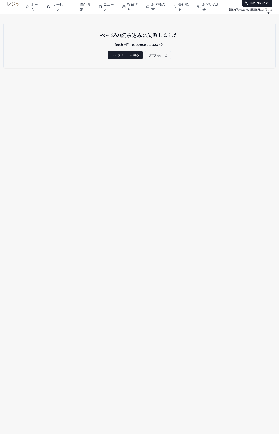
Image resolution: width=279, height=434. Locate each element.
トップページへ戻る (125, 55)
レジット (13, 7)
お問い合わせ (158, 55)
